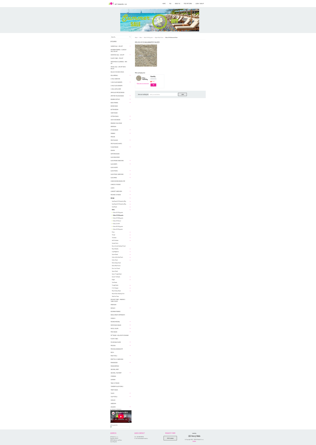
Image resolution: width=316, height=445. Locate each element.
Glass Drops (114, 164)
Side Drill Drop (115, 369)
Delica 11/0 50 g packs (118, 215)
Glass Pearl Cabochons (117, 174)
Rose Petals (114, 356)
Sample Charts (115, 243)
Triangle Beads (115, 285)
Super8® (113, 379)
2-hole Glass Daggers (116, 85)
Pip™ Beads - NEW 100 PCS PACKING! (120, 335)
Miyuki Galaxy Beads (116, 290)
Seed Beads (114, 206)
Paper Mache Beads (116, 325)
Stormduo (113, 376)
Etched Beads (114, 130)
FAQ (170, 3)
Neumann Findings (115, 311)
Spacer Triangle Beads (117, 274)
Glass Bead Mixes (115, 157)
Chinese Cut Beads (116, 184)
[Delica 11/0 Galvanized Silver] (146, 56)
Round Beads (114, 362)
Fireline (113, 137)
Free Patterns (188, 3)
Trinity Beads (114, 390)
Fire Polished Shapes (116, 143)
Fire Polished (114, 140)
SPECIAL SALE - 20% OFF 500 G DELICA (118, 67)
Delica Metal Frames (116, 265)
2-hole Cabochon (115, 79)
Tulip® (112, 393)
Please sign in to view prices (143, 83)
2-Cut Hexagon (115, 288)
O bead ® (113, 318)
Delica (113, 209)
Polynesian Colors (116, 342)
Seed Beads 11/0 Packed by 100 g (119, 201)
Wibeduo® (113, 403)
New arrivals (114, 75)
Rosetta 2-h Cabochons (117, 359)
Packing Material (115, 321)
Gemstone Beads (115, 154)
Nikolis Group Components (118, 315)
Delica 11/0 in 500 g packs (117, 72)
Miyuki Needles (115, 248)
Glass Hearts (114, 167)
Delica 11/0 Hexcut (117, 220)
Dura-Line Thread (116, 268)
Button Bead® (114, 109)
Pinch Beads (114, 332)
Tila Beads (114, 237)
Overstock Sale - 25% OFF (117, 55)
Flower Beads (114, 147)
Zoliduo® (113, 407)
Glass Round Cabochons (117, 160)
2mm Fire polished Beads (117, 96)
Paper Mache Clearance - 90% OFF (119, 62)
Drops (113, 232)
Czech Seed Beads (115, 119)
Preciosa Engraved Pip (117, 349)
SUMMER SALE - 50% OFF (117, 46)
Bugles (113, 279)
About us (177, 3)
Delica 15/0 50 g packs (118, 212)
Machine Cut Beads (116, 194)
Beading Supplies (115, 99)
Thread (113, 234)
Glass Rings (114, 177)
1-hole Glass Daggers (116, 82)
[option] (159, 20)
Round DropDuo (115, 366)
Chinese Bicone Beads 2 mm (118, 181)
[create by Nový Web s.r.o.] (194, 436)
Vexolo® (113, 400)
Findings (113, 133)
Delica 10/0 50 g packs (118, 226)
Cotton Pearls (115, 116)
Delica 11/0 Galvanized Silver (171, 37)
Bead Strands (114, 102)
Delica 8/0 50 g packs (118, 229)
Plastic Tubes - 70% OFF (117, 58)
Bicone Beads (114, 106)
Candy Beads (114, 113)
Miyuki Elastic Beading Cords (118, 293)
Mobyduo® (113, 304)
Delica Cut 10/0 (116, 223)
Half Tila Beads (115, 240)
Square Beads (115, 254)
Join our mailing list (143, 94)
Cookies (194, 441)
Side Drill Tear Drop (116, 373)
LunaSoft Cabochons (116, 191)
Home (164, 3)
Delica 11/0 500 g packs (118, 218)
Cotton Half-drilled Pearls (117, 257)
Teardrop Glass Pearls (117, 386)
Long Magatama (115, 251)
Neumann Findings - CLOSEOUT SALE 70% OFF (118, 50)
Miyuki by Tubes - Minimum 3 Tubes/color (118, 300)
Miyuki (112, 198)
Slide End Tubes (115, 296)
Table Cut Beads (115, 383)
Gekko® (113, 150)
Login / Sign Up (200, 3)
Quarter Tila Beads (116, 276)
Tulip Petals (114, 396)
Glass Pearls (114, 171)
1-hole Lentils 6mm (116, 89)
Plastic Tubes (114, 338)
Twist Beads (114, 282)
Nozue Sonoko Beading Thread (118, 246)
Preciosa (113, 345)
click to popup (170, 438)
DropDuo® (113, 126)
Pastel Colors (114, 328)
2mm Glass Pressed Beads (117, 92)
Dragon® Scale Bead (116, 123)
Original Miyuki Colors (159, 37)
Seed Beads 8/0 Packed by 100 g (119, 204)
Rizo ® (112, 352)
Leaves (112, 188)
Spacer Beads (115, 271)
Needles (113, 308)
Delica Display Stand (116, 262)
